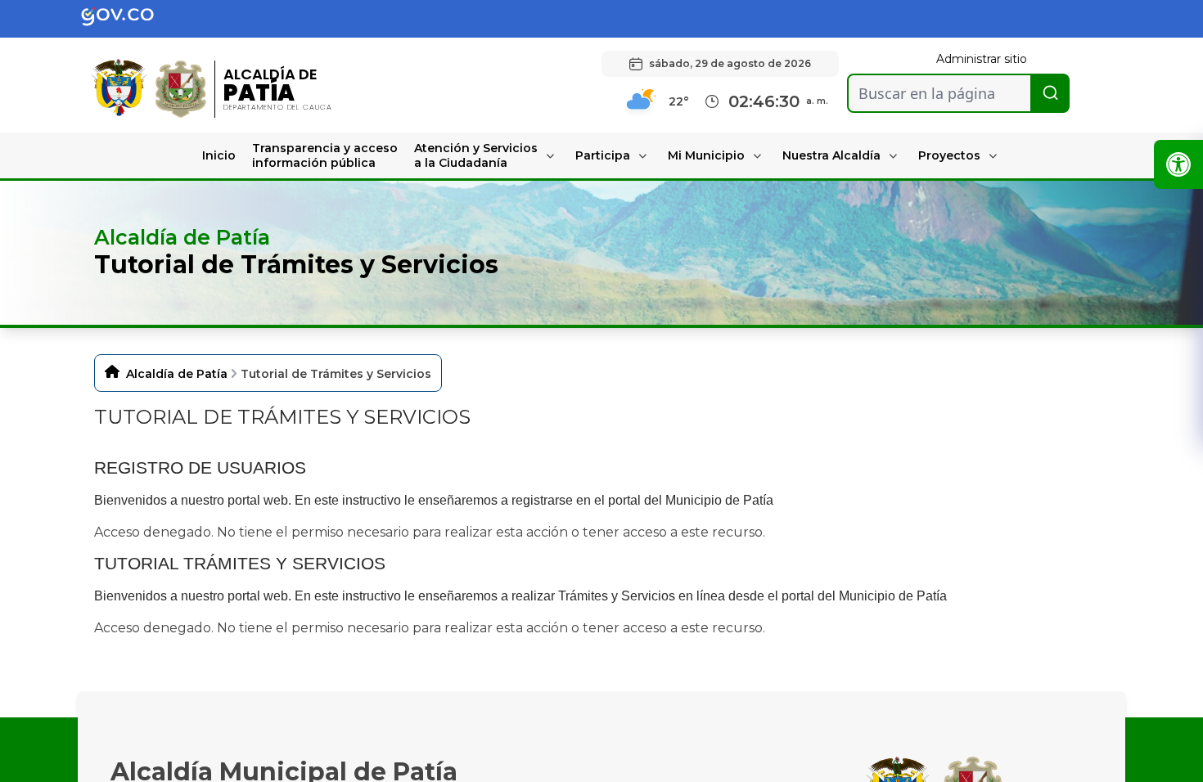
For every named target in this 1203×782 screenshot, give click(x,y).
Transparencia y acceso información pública (325, 155)
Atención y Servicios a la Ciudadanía (476, 155)
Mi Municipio (706, 155)
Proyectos (949, 155)
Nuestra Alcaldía (831, 155)
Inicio (219, 155)
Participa (602, 155)
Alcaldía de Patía (177, 373)
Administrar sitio (981, 59)
